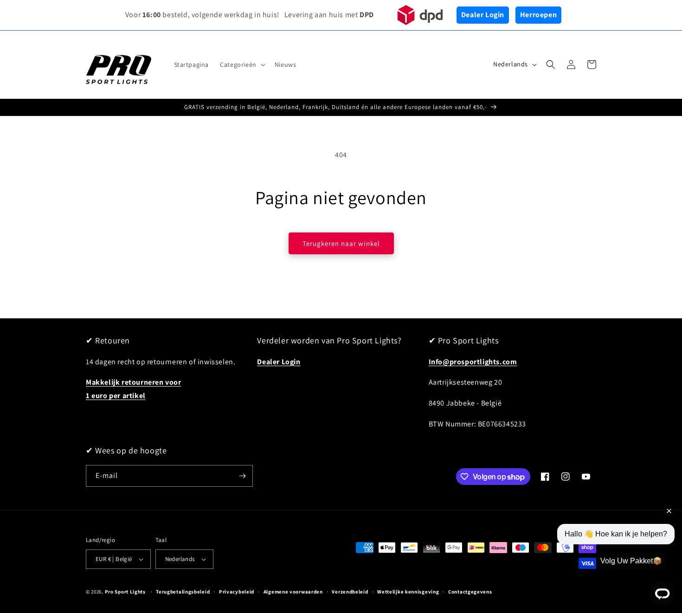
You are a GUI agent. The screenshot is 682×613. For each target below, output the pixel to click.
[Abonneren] (242, 476)
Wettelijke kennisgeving (408, 591)
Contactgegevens (470, 591)
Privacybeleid (236, 591)
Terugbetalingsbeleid (183, 591)
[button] (241, 64)
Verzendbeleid (350, 591)
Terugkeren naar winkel (341, 243)
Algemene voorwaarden (293, 591)
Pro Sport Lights (125, 591)
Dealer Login (482, 14)
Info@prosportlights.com (473, 362)
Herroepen (538, 14)
